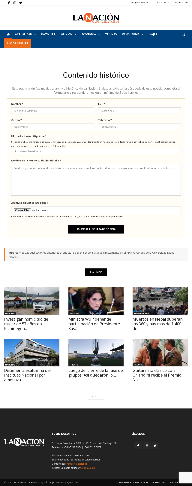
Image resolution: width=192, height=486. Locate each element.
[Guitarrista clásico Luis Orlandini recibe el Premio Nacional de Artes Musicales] (160, 352)
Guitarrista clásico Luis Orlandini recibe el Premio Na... (157, 375)
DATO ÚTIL (48, 34)
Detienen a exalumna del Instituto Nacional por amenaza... (27, 375)
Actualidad (24, 34)
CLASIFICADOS (181, 2)
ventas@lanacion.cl (77, 463)
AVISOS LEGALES (17, 43)
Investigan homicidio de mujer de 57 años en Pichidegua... (26, 323)
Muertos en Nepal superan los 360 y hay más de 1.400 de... (158, 323)
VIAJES (153, 34)
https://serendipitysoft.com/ (64, 482)
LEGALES (161, 2)
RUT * (101, 103)
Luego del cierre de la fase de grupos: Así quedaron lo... (95, 373)
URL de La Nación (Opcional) (28, 136)
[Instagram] (13, 2)
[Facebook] (7, 2)
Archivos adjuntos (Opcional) (29, 202)
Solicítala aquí (87, 467)
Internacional (141, 313)
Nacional (10, 313)
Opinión (67, 34)
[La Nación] (96, 18)
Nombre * (17, 103)
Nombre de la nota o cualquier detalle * (36, 160)
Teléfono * (105, 120)
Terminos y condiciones (132, 482)
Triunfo (111, 34)
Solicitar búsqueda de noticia (96, 229)
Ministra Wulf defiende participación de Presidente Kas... (94, 323)
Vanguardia (131, 34)
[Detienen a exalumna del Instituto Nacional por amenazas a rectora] (31, 352)
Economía (89, 34)
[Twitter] (19, 2)
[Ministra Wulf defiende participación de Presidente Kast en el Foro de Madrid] (96, 301)
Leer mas (95, 396)
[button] (183, 34)
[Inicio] (8, 34)
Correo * (16, 120)
